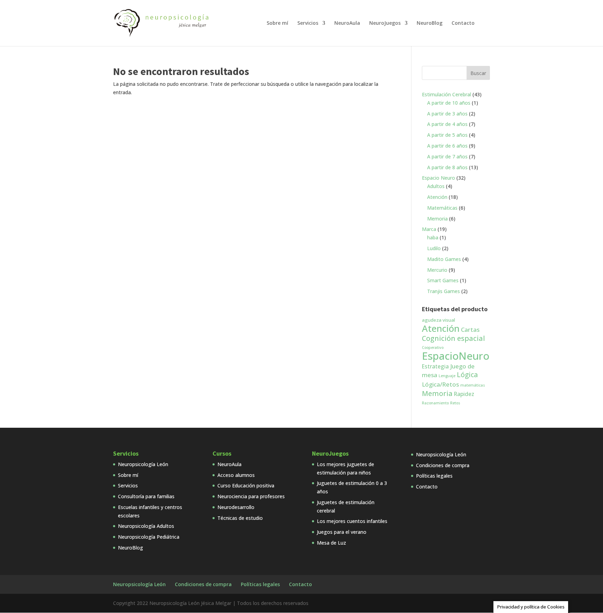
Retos (455, 403)
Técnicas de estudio (240, 518)
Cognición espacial (453, 338)
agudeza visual (438, 320)
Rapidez (464, 393)
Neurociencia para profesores (251, 496)
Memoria (437, 393)
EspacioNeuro (455, 356)
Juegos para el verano (341, 532)
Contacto (463, 23)
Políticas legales (434, 475)
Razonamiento (435, 403)
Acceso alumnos (236, 475)
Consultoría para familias (146, 496)
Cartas (470, 330)
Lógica (467, 374)
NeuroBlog (429, 23)
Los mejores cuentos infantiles (352, 521)
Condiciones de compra (442, 465)
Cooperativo (433, 347)
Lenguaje (447, 375)
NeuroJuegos (385, 23)
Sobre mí (277, 23)
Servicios (307, 23)
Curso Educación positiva (245, 485)
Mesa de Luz (331, 542)
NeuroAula (347, 23)
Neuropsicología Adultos (146, 526)
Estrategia (435, 366)
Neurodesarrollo (235, 507)
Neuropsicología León (143, 464)
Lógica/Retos (440, 384)
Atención (441, 328)
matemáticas (472, 385)
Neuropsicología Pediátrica (148, 536)
